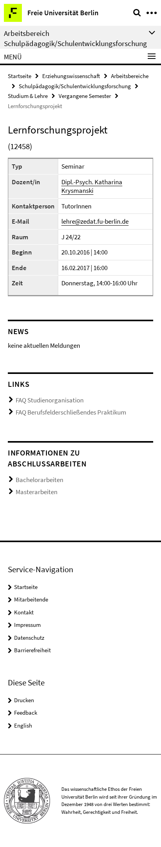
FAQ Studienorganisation (50, 400)
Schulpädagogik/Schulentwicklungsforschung (75, 86)
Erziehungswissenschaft (71, 76)
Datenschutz (29, 637)
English (23, 725)
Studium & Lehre (28, 96)
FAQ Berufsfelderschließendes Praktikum (71, 412)
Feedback (25, 712)
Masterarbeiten (36, 492)
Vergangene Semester (85, 96)
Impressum (27, 624)
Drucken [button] (24, 700)
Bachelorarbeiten (39, 479)
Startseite (19, 76)
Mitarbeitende (31, 599)
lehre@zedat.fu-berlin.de (95, 221)
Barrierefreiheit (32, 650)
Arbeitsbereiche (129, 76)
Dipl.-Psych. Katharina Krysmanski (91, 186)
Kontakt (24, 612)
